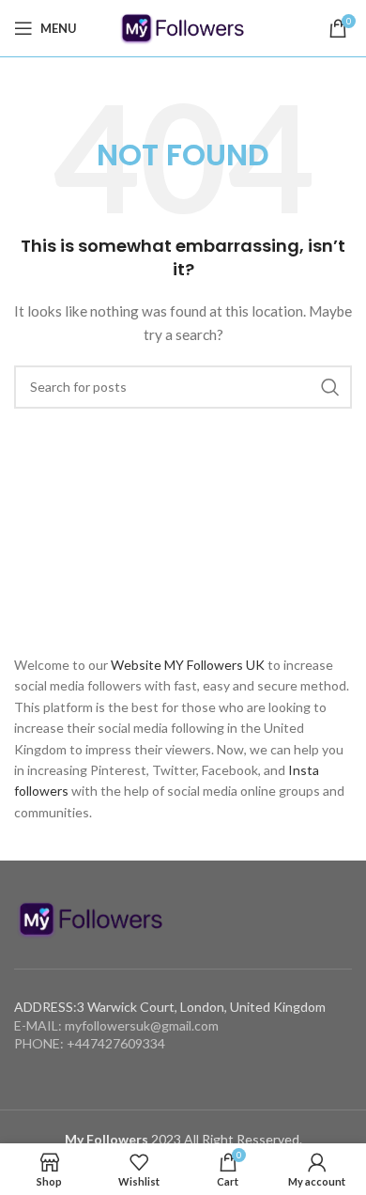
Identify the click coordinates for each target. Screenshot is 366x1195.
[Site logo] (183, 27)
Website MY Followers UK (188, 665)
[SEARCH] (330, 387)
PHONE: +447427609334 (89, 1043)
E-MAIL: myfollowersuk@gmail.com (116, 1025)
